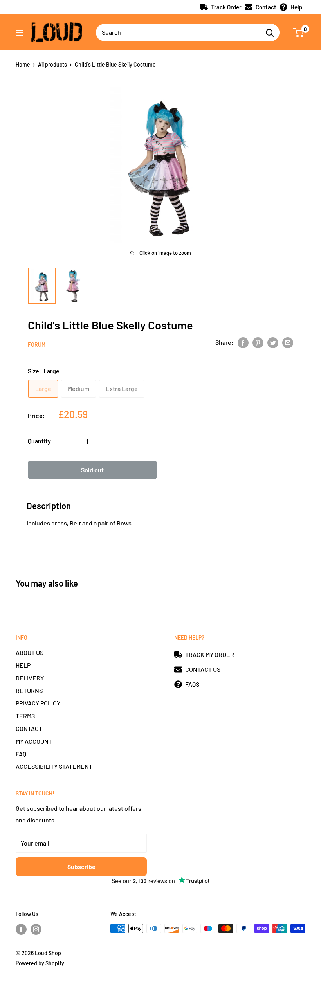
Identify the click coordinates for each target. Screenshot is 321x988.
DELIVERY (30, 678)
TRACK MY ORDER (209, 654)
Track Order (226, 7)
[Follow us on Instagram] (36, 929)
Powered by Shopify (40, 963)
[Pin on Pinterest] (257, 342)
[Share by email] (287, 342)
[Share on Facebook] (243, 342)
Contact (266, 7)
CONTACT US (202, 669)
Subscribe (81, 866)
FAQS (192, 684)
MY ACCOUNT (34, 741)
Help (296, 7)
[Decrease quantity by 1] (66, 441)
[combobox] (178, 32)
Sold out (92, 469)
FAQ (21, 754)
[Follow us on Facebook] (21, 929)
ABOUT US (29, 652)
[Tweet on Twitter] (272, 342)
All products (52, 64)
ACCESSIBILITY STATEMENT (54, 766)
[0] (299, 32)
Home (23, 64)
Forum (36, 344)
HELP (23, 665)
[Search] (270, 32)
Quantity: (40, 441)
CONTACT (29, 728)
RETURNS (29, 690)
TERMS (25, 716)
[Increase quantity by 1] (108, 441)
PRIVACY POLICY (38, 703)
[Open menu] (19, 33)
